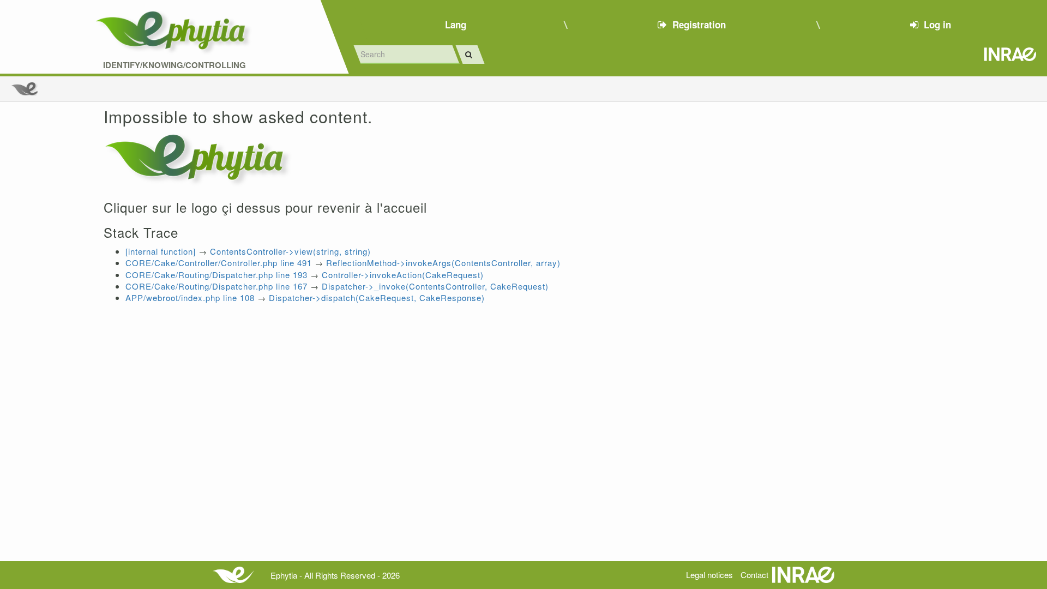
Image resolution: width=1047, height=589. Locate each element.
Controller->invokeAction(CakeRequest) (403, 274)
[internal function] (160, 251)
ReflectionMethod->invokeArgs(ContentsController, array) (443, 262)
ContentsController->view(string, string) (290, 251)
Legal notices (709, 574)
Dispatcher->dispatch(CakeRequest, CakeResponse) (377, 297)
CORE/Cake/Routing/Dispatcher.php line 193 (216, 274)
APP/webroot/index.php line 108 (190, 297)
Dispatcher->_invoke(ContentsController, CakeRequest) (435, 286)
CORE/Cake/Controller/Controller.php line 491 (218, 262)
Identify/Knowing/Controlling (174, 65)
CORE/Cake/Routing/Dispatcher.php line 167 (216, 286)
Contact (754, 574)
